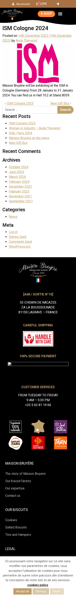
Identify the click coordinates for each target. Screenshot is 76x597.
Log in (13, 232)
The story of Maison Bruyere (25, 474)
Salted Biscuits (16, 527)
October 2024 (18, 167)
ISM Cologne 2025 (22, 123)
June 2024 (16, 172)
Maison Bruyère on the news (29, 138)
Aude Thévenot (26, 40)
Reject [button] (57, 591)
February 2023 (19, 191)
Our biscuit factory (18, 481)
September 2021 (21, 201)
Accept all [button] (22, 591)
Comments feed (20, 242)
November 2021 (20, 196)
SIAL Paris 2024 (20, 133)
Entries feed (17, 237)
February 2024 (19, 182)
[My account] (13, 4)
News (13, 217)
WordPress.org (19, 246)
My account (23, 3)
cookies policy (37, 585)
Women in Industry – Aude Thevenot (34, 128)
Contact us (12, 496)
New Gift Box (60, 103)
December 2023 (20, 186)
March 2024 (17, 177)
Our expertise (15, 488)
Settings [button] (40, 591)
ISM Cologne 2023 (19, 103)
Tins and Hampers (18, 535)
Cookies (11, 520)
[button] (60, 14)
